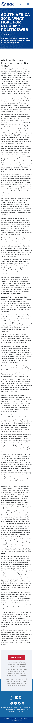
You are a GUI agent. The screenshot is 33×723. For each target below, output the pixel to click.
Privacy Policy (18, 707)
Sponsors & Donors (22, 709)
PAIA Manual (27, 707)
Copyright (21, 711)
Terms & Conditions (6, 707)
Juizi (21, 720)
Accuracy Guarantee (9, 709)
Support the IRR (16, 657)
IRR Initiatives (12, 711)
